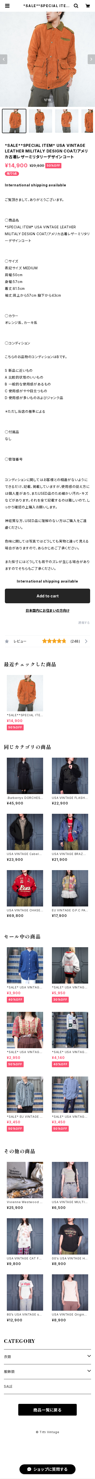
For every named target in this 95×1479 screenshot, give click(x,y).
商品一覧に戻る (47, 1410)
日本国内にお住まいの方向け (47, 610)
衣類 (7, 1357)
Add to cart (48, 596)
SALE (8, 1386)
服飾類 (9, 1371)
